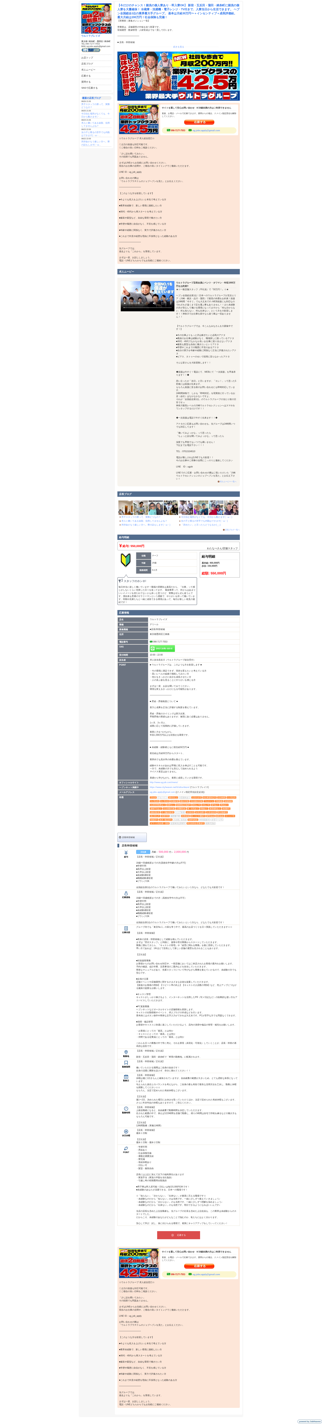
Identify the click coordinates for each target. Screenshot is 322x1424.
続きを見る (178, 47)
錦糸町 (107, 41)
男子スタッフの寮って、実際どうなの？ (141, 517)
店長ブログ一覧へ (232, 530)
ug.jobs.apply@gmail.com (206, 130)
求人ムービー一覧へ (228, 481)
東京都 (84, 41)
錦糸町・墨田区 (96, 41)
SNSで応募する (89, 88)
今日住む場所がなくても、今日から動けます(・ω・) (206, 517)
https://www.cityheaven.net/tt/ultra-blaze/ (169, 787)
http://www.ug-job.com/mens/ (164, 782)
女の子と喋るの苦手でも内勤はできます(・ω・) (204, 521)
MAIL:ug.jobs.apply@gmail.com (95, 46)
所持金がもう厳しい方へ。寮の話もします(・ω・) (145, 524)
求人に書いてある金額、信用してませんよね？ (144, 521)
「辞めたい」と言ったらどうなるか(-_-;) (201, 524)
